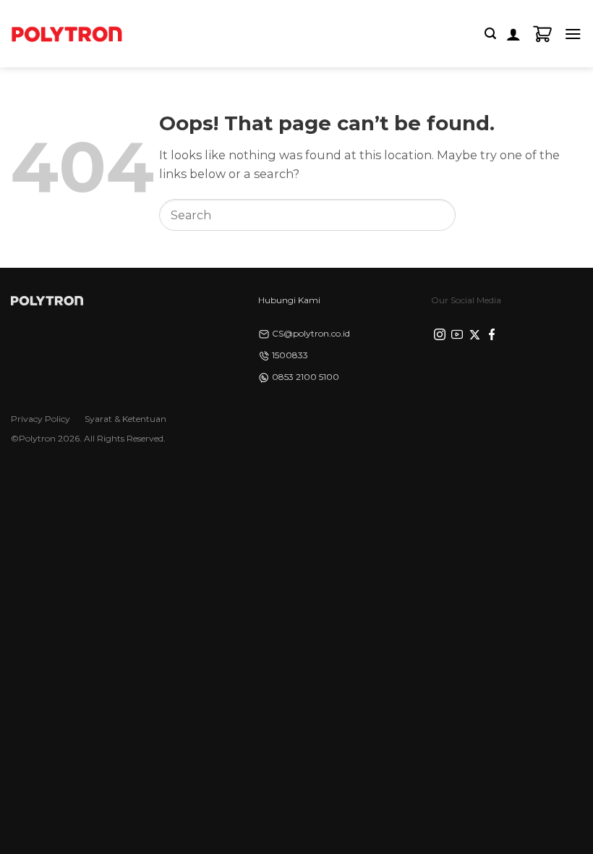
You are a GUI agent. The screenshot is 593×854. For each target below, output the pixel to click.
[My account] (513, 34)
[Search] (490, 34)
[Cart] (542, 34)
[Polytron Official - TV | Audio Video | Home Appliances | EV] (66, 33)
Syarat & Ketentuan (125, 418)
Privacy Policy (40, 418)
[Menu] (573, 33)
